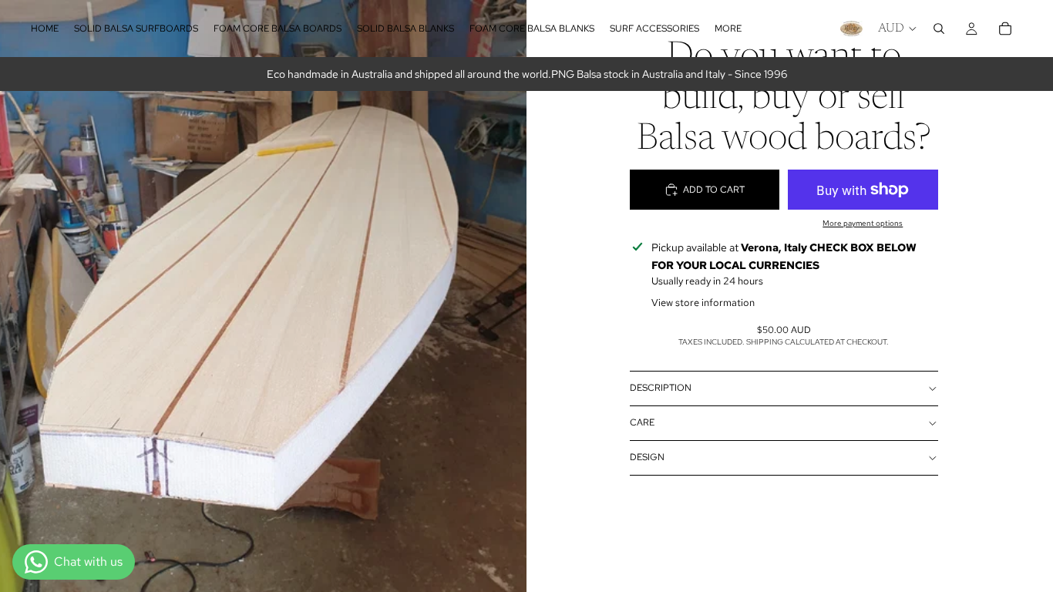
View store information (703, 302)
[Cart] (1005, 28)
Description (660, 388)
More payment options (863, 223)
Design (647, 457)
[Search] (939, 28)
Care (642, 422)
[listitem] (728, 28)
